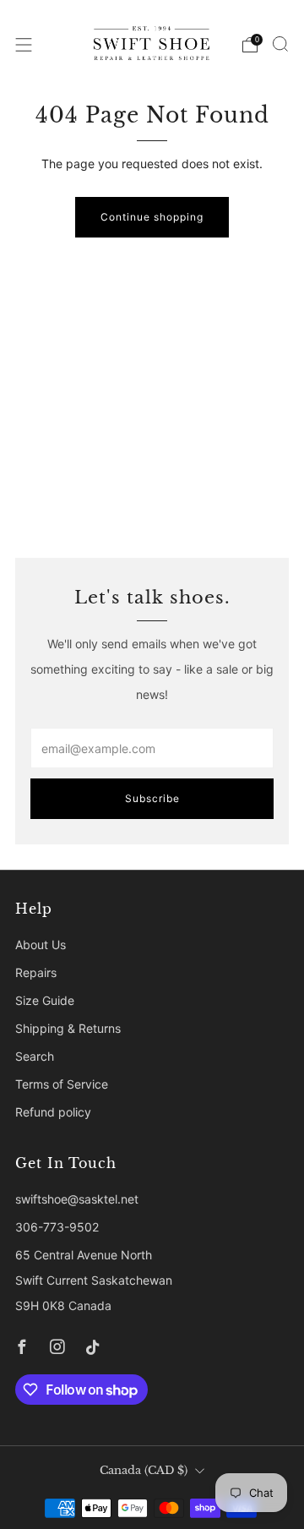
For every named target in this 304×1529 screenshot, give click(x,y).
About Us (40, 944)
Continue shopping (152, 216)
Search (34, 1056)
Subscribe (152, 798)
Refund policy (53, 1112)
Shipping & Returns (68, 1028)
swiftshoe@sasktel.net (76, 1199)
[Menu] (23, 44)
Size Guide (44, 1000)
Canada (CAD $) (143, 1470)
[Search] (280, 43)
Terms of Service (61, 1084)
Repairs (36, 972)
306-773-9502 (57, 1227)
